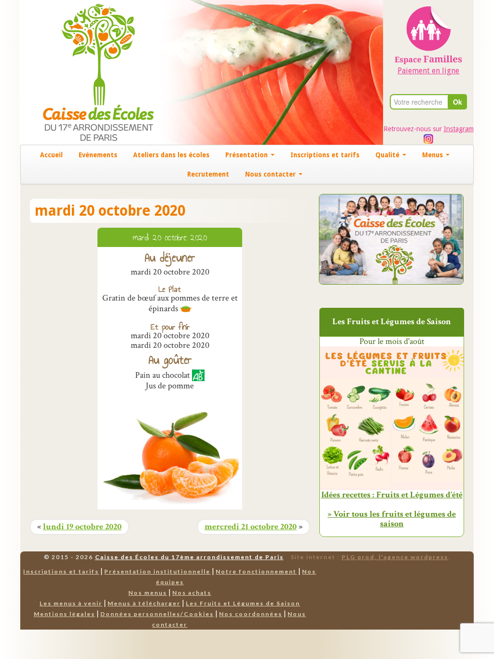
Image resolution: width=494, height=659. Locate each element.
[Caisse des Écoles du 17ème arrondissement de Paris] (88, 71)
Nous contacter (271, 174)
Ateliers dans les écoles (171, 155)
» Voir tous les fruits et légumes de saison (392, 518)
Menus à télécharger (144, 603)
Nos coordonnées (250, 614)
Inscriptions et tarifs (324, 155)
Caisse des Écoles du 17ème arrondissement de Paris (189, 557)
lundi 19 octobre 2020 (82, 527)
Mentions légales (64, 614)
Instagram (459, 129)
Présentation (247, 155)
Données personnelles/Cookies (157, 614)
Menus (433, 155)
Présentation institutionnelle (157, 571)
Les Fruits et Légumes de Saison (243, 603)
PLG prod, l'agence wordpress (395, 557)
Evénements (98, 155)
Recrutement (208, 174)
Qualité (388, 155)
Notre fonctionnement (256, 571)
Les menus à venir (71, 603)
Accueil (51, 155)
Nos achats (191, 592)
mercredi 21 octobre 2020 (251, 527)
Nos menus (147, 592)
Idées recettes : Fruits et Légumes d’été (392, 495)
